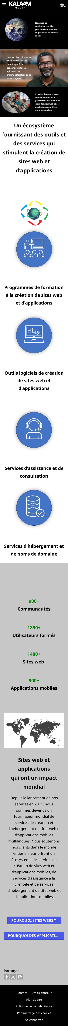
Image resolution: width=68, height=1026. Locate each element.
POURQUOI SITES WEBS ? (34, 920)
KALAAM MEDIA (14, 4)
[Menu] (6, 5)
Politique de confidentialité (34, 1006)
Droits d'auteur (42, 993)
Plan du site (34, 1000)
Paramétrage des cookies (34, 1013)
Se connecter (34, 1020)
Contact (21, 993)
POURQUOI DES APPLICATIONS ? (36, 935)
